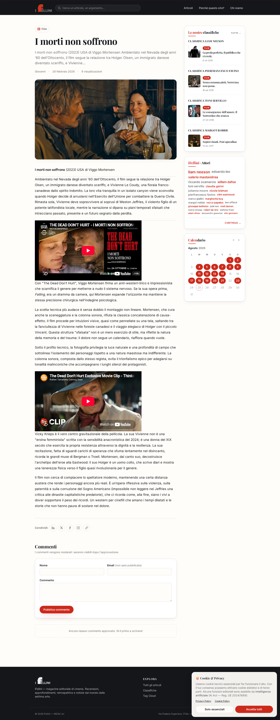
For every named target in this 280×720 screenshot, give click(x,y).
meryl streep (195, 209)
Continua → (233, 222)
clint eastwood (225, 194)
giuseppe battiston (198, 206)
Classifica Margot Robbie (208, 130)
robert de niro (211, 209)
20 (214, 280)
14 (222, 273)
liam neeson (199, 172)
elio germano (231, 213)
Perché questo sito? (211, 8)
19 (207, 280)
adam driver (194, 213)
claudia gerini (215, 186)
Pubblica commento (56, 609)
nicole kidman (219, 190)
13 (214, 273)
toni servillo (196, 186)
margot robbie (196, 202)
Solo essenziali (215, 709)
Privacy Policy (203, 701)
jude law (214, 206)
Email (124, 565)
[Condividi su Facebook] (69, 527)
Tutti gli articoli (152, 685)
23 (237, 280)
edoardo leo (221, 172)
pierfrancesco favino (201, 194)
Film (44, 29)
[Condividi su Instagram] (78, 527)
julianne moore (198, 190)
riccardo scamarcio (202, 182)
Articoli (188, 8)
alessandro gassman (212, 213)
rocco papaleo (214, 202)
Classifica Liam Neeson (206, 41)
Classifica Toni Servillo (207, 100)
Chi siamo (236, 8)
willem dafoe (227, 182)
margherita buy (214, 198)
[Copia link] (86, 527)
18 (199, 280)
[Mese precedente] (233, 240)
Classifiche (149, 690)
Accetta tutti (254, 709)
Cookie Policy (222, 701)
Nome (43, 565)
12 (207, 273)
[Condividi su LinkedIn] (53, 527)
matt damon (226, 206)
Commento (47, 580)
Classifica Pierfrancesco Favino (213, 71)
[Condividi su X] (61, 527)
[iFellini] (43, 8)
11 (199, 273)
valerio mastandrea (203, 177)
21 (222, 280)
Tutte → (236, 33)
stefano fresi (227, 209)
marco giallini (196, 198)
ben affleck (231, 202)
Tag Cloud (149, 695)
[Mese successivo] (239, 240)
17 (191, 280)
